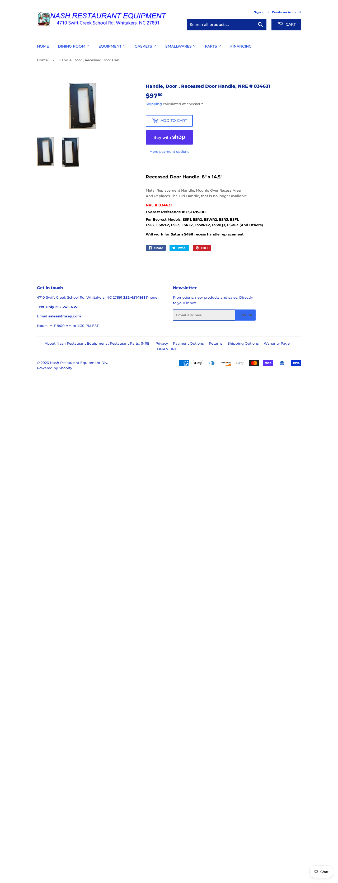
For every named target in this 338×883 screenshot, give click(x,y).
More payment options (169, 151)
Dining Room (72, 46)
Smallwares (179, 46)
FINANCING (167, 349)
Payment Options (188, 343)
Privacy (162, 343)
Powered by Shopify (54, 368)
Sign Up (245, 315)
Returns (216, 343)
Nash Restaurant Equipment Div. (79, 362)
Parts (211, 46)
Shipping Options (243, 343)
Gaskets (144, 46)
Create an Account (286, 12)
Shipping (154, 104)
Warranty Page (277, 343)
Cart (290, 24)
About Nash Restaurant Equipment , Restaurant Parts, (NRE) (98, 343)
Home (43, 46)
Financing (241, 46)
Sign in (259, 12)
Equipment (110, 46)
